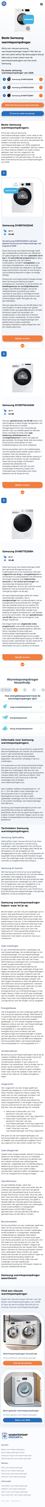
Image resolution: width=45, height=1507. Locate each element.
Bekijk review (22, 338)
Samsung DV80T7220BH (17, 551)
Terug (7, 690)
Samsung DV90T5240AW (18, 405)
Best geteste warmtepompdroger (21, 1410)
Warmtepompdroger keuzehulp (20, 1353)
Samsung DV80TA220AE (17, 225)
